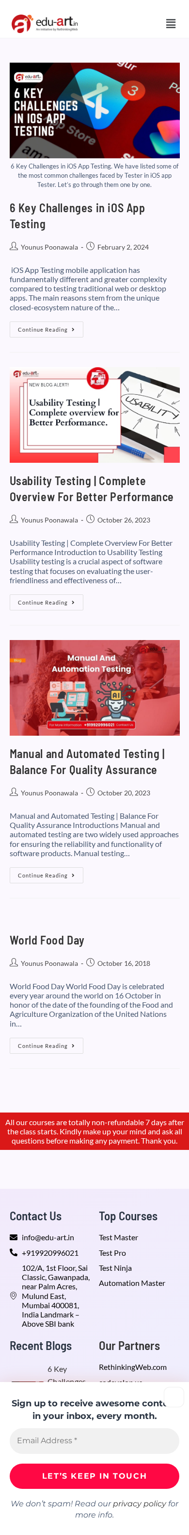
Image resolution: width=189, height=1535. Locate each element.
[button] (171, 24)
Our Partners (129, 1345)
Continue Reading (50, 327)
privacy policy (139, 1503)
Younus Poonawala (49, 247)
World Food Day (47, 940)
